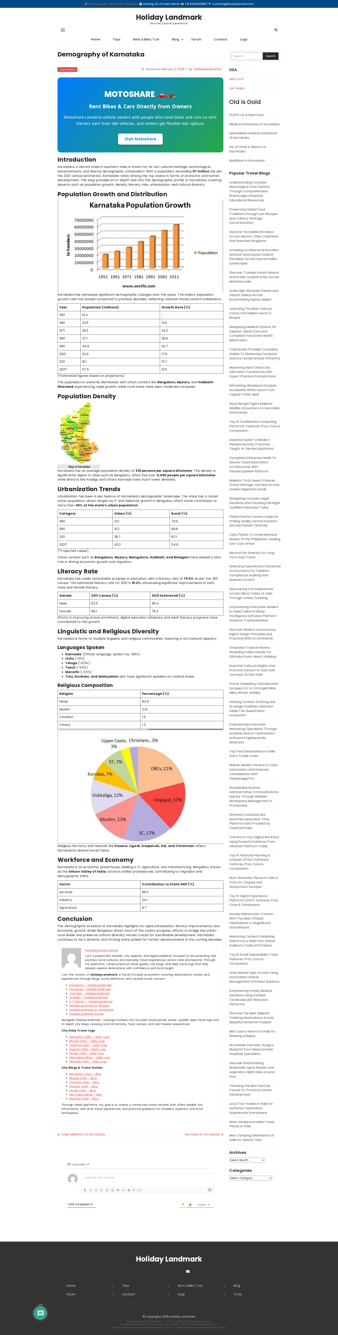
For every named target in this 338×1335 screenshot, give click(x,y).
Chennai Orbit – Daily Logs (88, 1045)
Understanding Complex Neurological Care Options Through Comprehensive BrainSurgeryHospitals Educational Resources (249, 191)
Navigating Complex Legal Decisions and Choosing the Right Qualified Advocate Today (254, 503)
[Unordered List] (112, 1190)
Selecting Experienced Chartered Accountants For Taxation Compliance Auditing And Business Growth (254, 573)
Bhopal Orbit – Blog (83, 1078)
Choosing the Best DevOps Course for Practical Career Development (250, 1090)
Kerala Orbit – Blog (82, 1090)
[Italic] (90, 1190)
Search (270, 56)
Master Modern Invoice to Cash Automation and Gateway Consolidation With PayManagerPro (253, 772)
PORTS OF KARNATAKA (246, 115)
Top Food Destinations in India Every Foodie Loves (252, 753)
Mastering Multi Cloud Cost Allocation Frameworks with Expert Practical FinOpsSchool (252, 372)
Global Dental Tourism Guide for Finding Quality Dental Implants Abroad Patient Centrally (254, 521)
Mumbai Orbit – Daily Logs (88, 1062)
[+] (139, 1189)
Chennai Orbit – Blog (84, 1082)
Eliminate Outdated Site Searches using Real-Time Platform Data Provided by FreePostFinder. (249, 821)
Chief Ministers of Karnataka (83, 1134)
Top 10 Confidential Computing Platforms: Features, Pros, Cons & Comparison (254, 426)
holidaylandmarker (207, 69)
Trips (116, 39)
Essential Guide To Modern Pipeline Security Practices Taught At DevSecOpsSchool (251, 444)
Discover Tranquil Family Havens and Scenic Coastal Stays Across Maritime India (254, 277)
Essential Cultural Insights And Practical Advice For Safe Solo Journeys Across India (252, 670)
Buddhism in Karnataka (246, 160)
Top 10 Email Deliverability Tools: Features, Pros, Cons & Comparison (253, 959)
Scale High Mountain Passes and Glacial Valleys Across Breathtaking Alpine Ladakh (253, 295)
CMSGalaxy (156, 1321)
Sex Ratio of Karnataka (202, 1134)
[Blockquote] (118, 1190)
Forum (196, 39)
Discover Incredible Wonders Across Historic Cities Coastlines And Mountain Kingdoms (253, 236)
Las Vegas (237, 88)
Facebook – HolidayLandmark (90, 989)
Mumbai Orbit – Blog (84, 1099)
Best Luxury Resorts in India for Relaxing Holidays (252, 1033)
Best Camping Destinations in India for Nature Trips (251, 1137)
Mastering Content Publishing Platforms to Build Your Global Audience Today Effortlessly (252, 941)
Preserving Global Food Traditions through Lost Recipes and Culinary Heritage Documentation (253, 216)
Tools (238, 1294)
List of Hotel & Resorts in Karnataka (247, 149)
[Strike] (101, 1190)
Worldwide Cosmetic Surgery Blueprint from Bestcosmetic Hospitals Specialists (251, 1049)
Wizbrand (174, 1324)
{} (134, 1189)
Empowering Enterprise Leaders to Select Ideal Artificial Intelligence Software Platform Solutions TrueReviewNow (253, 614)
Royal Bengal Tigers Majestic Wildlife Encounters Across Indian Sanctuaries (254, 408)
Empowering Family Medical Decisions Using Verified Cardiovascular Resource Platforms (250, 997)
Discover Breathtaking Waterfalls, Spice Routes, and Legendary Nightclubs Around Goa (251, 1070)
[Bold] (85, 1190)
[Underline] (96, 1190)
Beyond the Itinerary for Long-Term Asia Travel (252, 555)
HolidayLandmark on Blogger (89, 1006)
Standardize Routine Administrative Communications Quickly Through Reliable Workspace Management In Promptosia (254, 796)
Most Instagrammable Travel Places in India (251, 1124)
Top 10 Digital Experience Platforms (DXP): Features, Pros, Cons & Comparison (253, 900)
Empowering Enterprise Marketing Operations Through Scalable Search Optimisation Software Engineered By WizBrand (253, 733)
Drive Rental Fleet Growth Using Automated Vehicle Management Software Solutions (254, 977)
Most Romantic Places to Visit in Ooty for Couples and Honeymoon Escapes (253, 882)
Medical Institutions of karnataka (254, 124)
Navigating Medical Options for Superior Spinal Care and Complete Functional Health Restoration (252, 334)
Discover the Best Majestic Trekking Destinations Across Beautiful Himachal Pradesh (251, 1017)
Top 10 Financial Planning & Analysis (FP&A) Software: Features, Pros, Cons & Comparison (249, 862)
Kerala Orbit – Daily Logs (86, 1053)
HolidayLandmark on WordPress (91, 1010)
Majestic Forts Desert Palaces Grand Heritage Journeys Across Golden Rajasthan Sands (254, 485)
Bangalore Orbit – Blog (85, 1074)
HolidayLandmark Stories (86, 1014)
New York (236, 79)
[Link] (129, 1190)
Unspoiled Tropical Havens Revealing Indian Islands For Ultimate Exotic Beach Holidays (253, 652)
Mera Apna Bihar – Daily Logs (89, 1057)
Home (95, 39)
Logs (243, 39)
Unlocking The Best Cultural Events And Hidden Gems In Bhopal (250, 313)
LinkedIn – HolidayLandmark (88, 997)
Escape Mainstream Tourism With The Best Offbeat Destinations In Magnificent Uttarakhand (251, 921)
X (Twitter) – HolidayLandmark (91, 1002)
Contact (220, 39)
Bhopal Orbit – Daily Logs (87, 1041)
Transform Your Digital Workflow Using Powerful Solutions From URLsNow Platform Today (254, 841)
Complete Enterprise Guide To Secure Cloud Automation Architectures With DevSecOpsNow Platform (252, 465)
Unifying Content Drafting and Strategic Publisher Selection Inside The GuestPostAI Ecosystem (252, 709)
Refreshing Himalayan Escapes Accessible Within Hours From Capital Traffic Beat (252, 390)
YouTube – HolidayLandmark (89, 993)
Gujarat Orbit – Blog (83, 1086)
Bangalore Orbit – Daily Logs (89, 1037)
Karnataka (67, 70)
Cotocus (169, 1327)
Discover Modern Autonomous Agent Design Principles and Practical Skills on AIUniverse (252, 634)
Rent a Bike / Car (146, 39)
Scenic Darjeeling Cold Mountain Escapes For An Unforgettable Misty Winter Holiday (254, 688)
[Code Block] (123, 1190)
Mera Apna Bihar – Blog (85, 1095)
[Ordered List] (107, 1190)
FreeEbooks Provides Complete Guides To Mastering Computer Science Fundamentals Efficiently (254, 354)
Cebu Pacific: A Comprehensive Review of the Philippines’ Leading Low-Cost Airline (254, 539)
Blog (175, 39)
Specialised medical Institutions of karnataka (253, 135)
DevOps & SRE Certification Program (114, 4)
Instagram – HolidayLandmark (90, 985)
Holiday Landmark (169, 17)
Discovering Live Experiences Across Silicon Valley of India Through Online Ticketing (251, 593)
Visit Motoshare (140, 138)
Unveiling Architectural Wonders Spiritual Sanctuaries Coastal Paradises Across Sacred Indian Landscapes (254, 257)
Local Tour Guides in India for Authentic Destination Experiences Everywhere (251, 1108)
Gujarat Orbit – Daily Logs (87, 1049)
